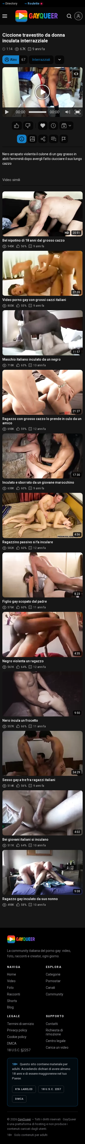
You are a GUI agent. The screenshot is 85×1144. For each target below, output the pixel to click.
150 (17, 125)
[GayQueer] (21, 939)
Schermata (32, 139)
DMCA (12, 1043)
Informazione (21, 139)
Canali (50, 987)
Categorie (53, 974)
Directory (11, 3)
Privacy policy (17, 1030)
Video (11, 981)
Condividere (43, 139)
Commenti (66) (53, 139)
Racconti (13, 994)
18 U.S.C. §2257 (18, 1050)
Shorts (12, 1001)
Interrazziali (41, 60)
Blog (10, 1007)
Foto (10, 987)
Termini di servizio (20, 1024)
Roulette (33, 3)
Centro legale (56, 1041)
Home (11, 974)
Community (54, 994)
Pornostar (53, 981)
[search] (69, 16)
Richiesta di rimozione (54, 1032)
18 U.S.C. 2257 (51, 1089)
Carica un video (57, 1047)
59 (28, 125)
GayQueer (24, 1119)
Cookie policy (16, 1037)
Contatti (52, 1024)
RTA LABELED (24, 1089)
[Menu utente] (78, 16)
